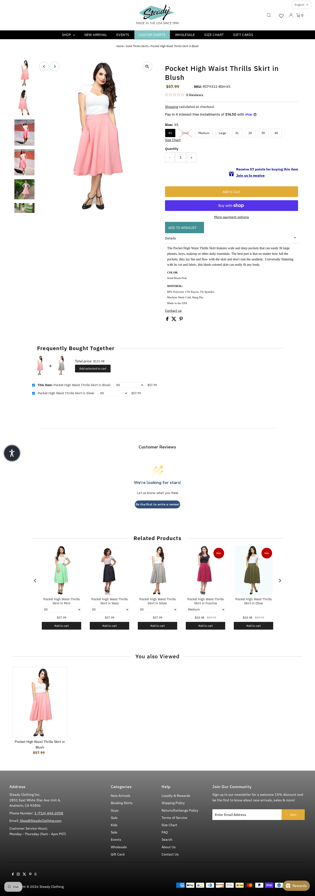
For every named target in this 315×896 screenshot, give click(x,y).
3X (263, 133)
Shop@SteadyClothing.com (40, 820)
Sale (114, 832)
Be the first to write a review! (157, 504)
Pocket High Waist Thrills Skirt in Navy (109, 601)
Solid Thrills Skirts (137, 46)
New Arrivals (120, 795)
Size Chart (214, 35)
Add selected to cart (92, 368)
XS (170, 133)
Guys (114, 810)
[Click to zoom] (147, 66)
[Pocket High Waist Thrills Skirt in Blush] (39, 702)
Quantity (171, 148)
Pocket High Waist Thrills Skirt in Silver (66, 393)
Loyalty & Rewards (176, 795)
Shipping (171, 107)
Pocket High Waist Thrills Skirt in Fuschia (205, 601)
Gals (114, 817)
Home (120, 46)
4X (276, 133)
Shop (67, 35)
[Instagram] (18, 874)
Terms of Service (174, 817)
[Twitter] (24, 874)
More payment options (231, 217)
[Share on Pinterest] (181, 320)
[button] (301, 4)
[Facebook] (13, 874)
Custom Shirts (152, 35)
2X (250, 133)
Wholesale (185, 35)
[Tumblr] (35, 874)
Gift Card (117, 854)
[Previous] (44, 66)
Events (122, 35)
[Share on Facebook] (167, 320)
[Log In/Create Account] (291, 15)
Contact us (173, 310)
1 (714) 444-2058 (48, 813)
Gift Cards (243, 35)
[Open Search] (269, 15)
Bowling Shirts (122, 803)
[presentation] (35, 580)
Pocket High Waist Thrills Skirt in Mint (61, 601)
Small (185, 133)
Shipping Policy (173, 803)
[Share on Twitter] (174, 320)
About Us (169, 847)
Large (222, 133)
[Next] (54, 66)
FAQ (165, 832)
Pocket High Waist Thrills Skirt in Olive (253, 601)
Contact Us (170, 854)
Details (170, 238)
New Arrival (95, 35)
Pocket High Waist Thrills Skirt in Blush (74, 385)
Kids (114, 825)
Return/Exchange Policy (180, 810)
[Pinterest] (30, 874)
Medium (203, 133)
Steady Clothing (51, 886)
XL (237, 133)
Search (167, 839)
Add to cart (61, 626)
